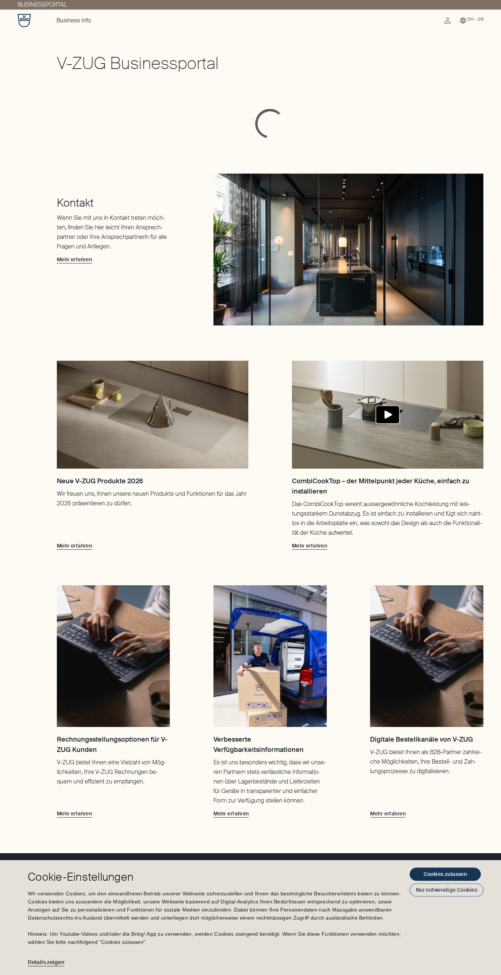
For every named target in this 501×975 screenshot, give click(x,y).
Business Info (73, 20)
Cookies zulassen (445, 874)
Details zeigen (46, 962)
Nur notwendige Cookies (446, 890)
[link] (447, 22)
